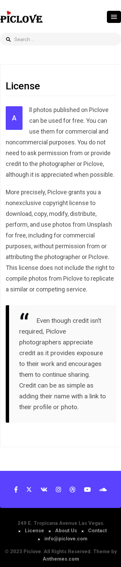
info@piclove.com (65, 539)
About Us (66, 531)
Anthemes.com (61, 559)
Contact (97, 531)
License (35, 531)
